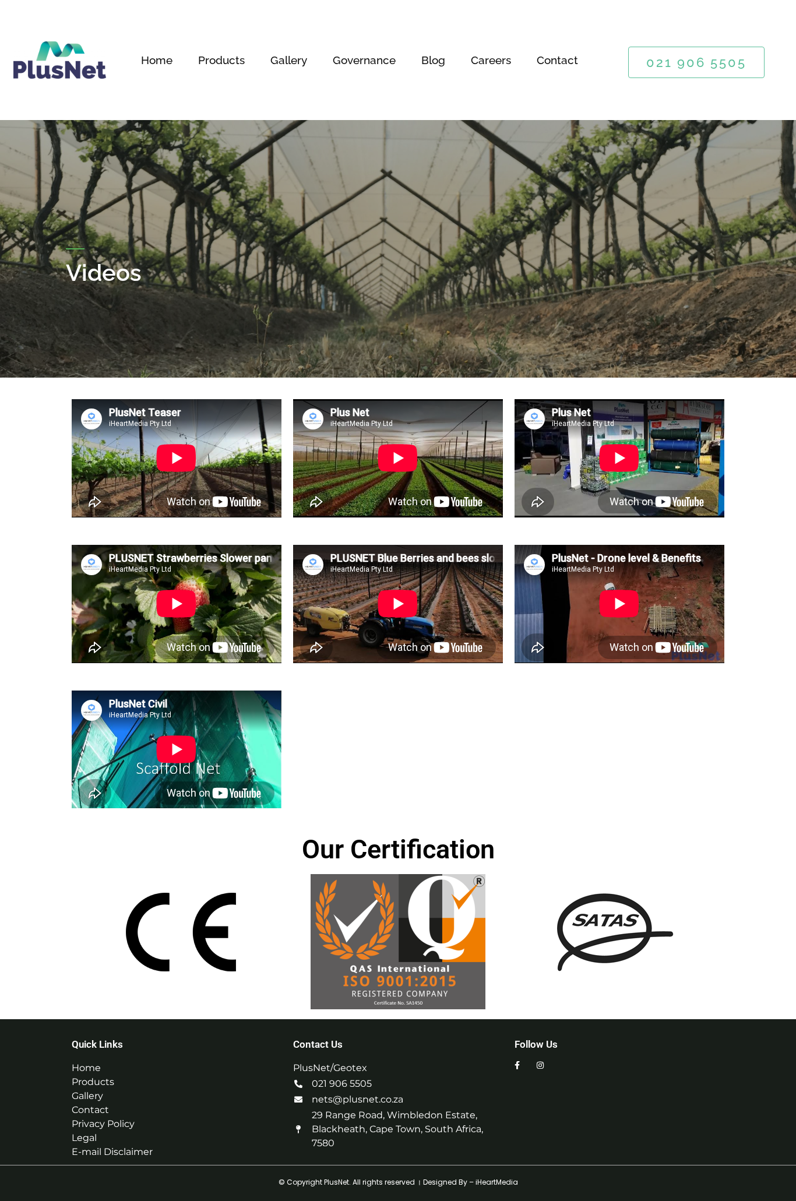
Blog (433, 60)
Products (221, 60)
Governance (364, 60)
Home (156, 60)
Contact (557, 60)
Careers (491, 60)
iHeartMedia (497, 1182)
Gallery (288, 60)
